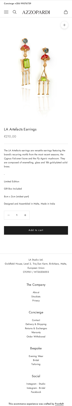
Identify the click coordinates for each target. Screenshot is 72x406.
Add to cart (36, 230)
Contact (36, 320)
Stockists (35, 296)
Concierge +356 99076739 (17, 3)
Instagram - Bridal (36, 388)
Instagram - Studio (35, 384)
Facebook (36, 392)
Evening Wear (36, 356)
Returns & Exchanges (36, 328)
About (36, 292)
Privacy (36, 300)
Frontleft (59, 404)
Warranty (36, 332)
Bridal (36, 360)
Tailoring (35, 364)
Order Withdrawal (36, 336)
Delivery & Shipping (36, 324)
